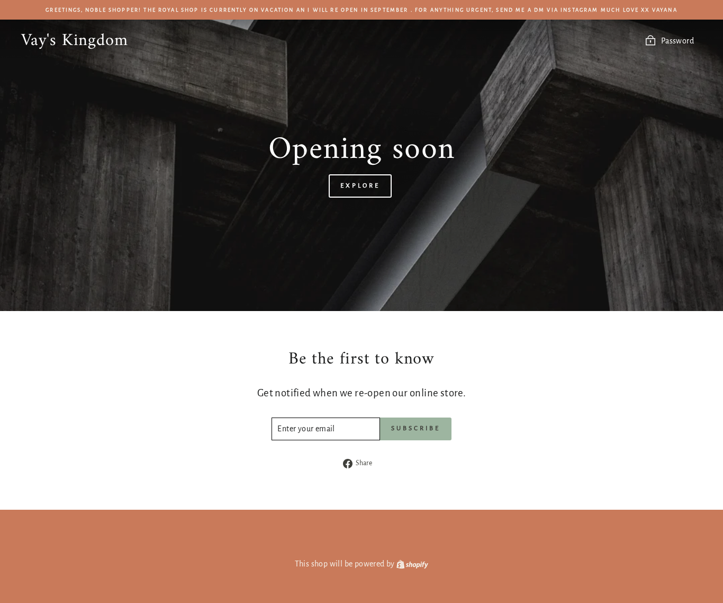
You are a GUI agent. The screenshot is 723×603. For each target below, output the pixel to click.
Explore (359, 185)
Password (677, 41)
